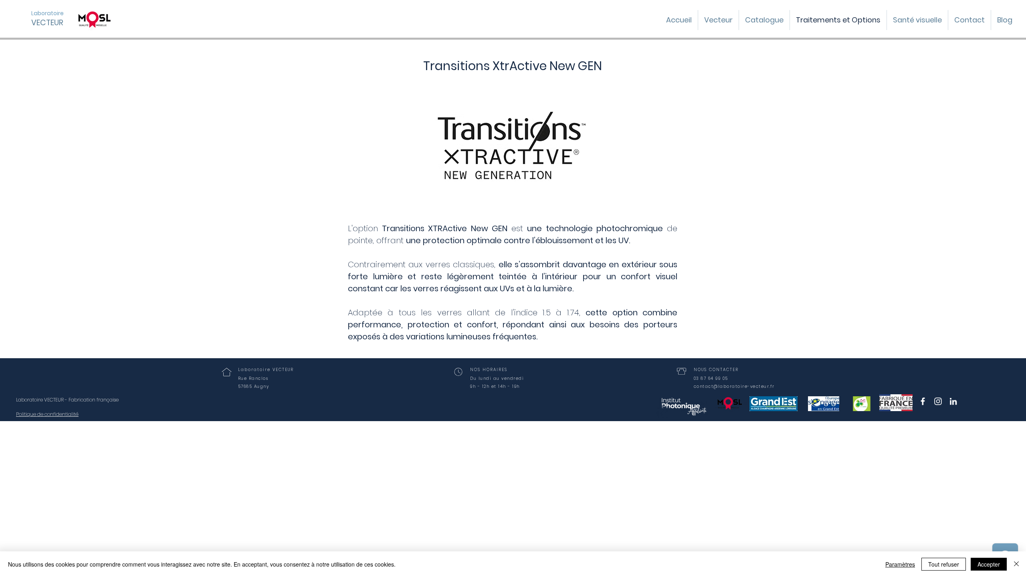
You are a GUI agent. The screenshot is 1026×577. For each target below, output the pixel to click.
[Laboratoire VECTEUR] (923, 401)
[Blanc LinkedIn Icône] (953, 401)
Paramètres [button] (900, 564)
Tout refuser (943, 564)
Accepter (989, 564)
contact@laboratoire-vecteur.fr (734, 386)
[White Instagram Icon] (938, 401)
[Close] (1016, 564)
